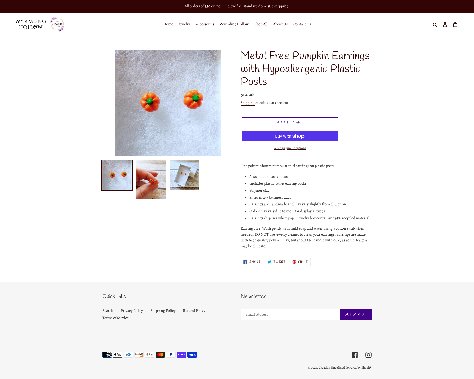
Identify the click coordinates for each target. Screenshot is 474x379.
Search (107, 310)
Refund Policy (194, 310)
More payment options (290, 148)
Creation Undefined (332, 367)
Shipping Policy (163, 310)
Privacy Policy (132, 310)
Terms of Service (115, 317)
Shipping (248, 102)
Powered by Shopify (359, 367)
